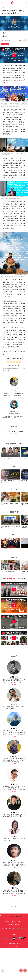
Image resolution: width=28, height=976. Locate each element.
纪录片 (21, 368)
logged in (15, 431)
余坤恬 (7, 33)
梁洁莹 (13, 836)
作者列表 (17, 925)
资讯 (2, 7)
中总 (14, 534)
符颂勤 (13, 705)
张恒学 (13, 784)
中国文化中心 (7, 368)
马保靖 (13, 728)
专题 (14, 466)
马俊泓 (13, 860)
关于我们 (7, 921)
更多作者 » (14, 906)
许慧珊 (12, 888)
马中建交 (7, 370)
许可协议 (14, 921)
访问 (21, 68)
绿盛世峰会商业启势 (14, 443)
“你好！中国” (14, 512)
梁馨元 (7, 36)
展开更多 (14, 684)
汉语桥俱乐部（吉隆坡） (11, 65)
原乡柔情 (14, 557)
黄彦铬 (13, 813)
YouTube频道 (11, 578)
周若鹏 (12, 677)
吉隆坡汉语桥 (15, 368)
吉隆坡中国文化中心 (19, 335)
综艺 (6, 7)
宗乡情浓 (14, 489)
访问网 (9, 335)
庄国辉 (12, 756)
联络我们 (11, 925)
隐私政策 (20, 921)
